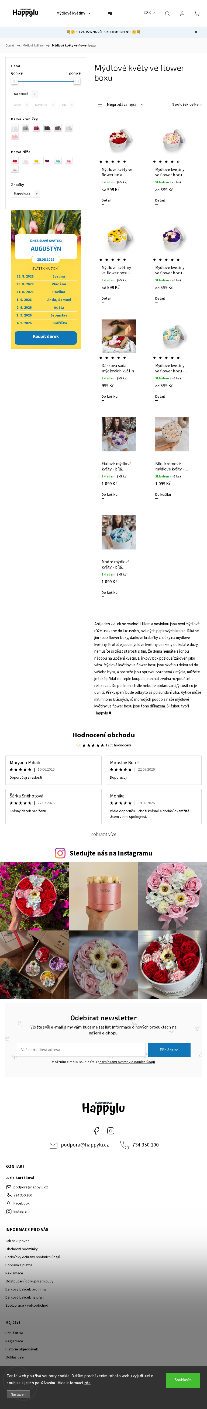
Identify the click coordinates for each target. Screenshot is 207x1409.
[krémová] (16, 169)
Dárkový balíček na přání (24, 1297)
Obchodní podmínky (21, 1249)
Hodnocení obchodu (103, 735)
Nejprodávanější (121, 104)
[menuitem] (74, 13)
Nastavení (18, 1394)
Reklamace (14, 1273)
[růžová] (70, 160)
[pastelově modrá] (59, 160)
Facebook (96, 1131)
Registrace (14, 1341)
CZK (147, 13)
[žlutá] (38, 160)
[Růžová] (16, 136)
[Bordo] (38, 128)
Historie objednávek (21, 1349)
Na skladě (24, 93)
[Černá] (48, 128)
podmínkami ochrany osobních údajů (126, 1061)
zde (87, 1383)
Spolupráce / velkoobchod (26, 1305)
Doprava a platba (19, 1265)
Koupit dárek (46, 336)
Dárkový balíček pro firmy (26, 1289)
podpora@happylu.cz (85, 1145)
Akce (20, 104)
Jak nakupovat (17, 1241)
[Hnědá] (59, 128)
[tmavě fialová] (48, 160)
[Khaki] (27, 128)
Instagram (111, 1131)
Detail (106, 200)
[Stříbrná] (70, 128)
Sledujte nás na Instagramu (111, 853)
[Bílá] (16, 128)
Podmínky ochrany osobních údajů (32, 1257)
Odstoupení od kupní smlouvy (29, 1281)
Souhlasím (183, 1380)
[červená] (16, 160)
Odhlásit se (14, 1357)
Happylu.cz (25, 193)
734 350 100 (145, 1145)
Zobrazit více (103, 834)
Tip (67, 104)
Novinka (44, 104)
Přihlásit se (169, 1050)
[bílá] (27, 160)
